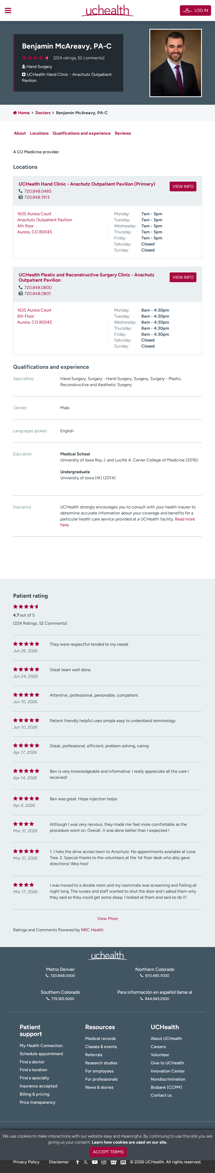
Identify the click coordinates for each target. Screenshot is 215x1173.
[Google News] (113, 1161)
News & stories (99, 1087)
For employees (99, 1071)
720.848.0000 (62, 975)
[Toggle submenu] (8, 10)
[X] (85, 1162)
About (20, 133)
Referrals (93, 1054)
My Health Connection (41, 1045)
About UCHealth (166, 1038)
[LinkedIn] (123, 1161)
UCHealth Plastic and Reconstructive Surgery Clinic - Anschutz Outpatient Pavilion (86, 277)
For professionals (101, 1079)
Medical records (100, 1038)
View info (183, 186)
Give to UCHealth (167, 1062)
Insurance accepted (38, 1085)
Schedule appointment (41, 1053)
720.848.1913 (37, 197)
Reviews (123, 133)
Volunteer (160, 1054)
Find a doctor (32, 1061)
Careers (158, 1046)
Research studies (101, 1062)
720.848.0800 (38, 287)
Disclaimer (59, 1161)
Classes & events (101, 1046)
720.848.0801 (37, 293)
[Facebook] (77, 1162)
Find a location (33, 1069)
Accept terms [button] (108, 1151)
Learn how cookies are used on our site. (129, 1142)
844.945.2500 (157, 998)
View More (107, 918)
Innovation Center (168, 1071)
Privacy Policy (26, 1161)
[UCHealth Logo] (107, 955)
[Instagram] (103, 1162)
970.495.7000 (157, 975)
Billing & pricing (34, 1094)
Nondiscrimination (168, 1079)
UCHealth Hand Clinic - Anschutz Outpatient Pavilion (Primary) (87, 184)
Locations (39, 133)
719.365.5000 (62, 998)
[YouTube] (95, 1162)
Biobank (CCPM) (166, 1087)
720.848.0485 (37, 191)
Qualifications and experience (82, 133)
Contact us (161, 1095)
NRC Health (92, 929)
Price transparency (38, 1102)
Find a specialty (34, 1077)
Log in (201, 10)
